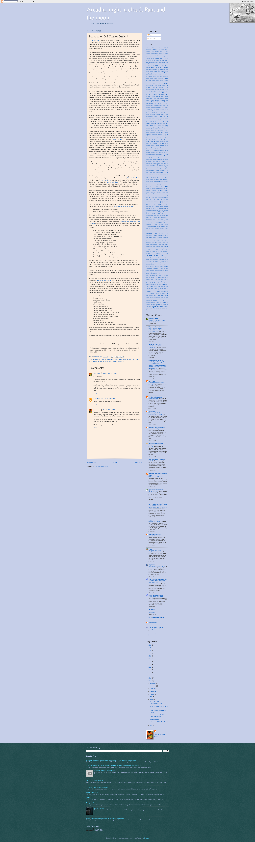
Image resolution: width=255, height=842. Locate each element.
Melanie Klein (156, 183)
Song (163, 259)
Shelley (163, 255)
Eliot (167, 110)
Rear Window (154, 230)
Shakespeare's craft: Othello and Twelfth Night (158, 715)
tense (147, 273)
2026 (150, 645)
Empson (153, 112)
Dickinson (149, 103)
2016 (150, 667)
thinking (151, 286)
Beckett (166, 67)
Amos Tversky (161, 55)
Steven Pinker (159, 266)
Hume (157, 147)
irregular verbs (154, 152)
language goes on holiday (157, 427)
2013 (150, 675)
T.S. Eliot (162, 272)
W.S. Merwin (165, 300)
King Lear (160, 165)
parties (156, 210)
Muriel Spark (165, 188)
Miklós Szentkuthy (160, 186)
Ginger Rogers (164, 130)
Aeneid (166, 49)
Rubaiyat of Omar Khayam (153, 246)
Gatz (163, 125)
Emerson (148, 112)
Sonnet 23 (105, 361)
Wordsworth (121, 361)
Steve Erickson (150, 266)
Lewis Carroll (155, 170)
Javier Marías (164, 156)
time (159, 290)
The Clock (152, 275)
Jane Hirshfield (156, 156)
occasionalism (149, 201)
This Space (152, 381)
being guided (153, 69)
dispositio (152, 565)
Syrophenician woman (154, 272)
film (161, 118)
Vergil (161, 298)
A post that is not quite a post (156, 536)
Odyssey (161, 201)
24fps (164, 47)
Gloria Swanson (150, 132)
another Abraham (112, 182)
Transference (113, 361)
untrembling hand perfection (161, 297)
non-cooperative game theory (159, 195)
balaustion (97, 373)
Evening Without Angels (162, 114)
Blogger (146, 838)
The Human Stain (162, 279)
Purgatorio (159, 222)
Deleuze (103, 359)
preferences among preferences (154, 219)
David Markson (149, 98)
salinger (166, 248)
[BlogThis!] (117, 357)
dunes (155, 109)
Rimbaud (156, 239)
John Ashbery (156, 159)
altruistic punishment (163, 53)
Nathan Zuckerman (151, 192)
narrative (160, 190)
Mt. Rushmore (158, 188)
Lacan (147, 168)
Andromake (152, 56)
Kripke (166, 166)
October (152, 688)
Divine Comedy (155, 103)
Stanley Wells (158, 264)
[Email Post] (112, 356)
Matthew (166, 181)
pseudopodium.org (154, 634)
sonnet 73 (157, 261)
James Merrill (149, 156)
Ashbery (148, 62)
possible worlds (164, 217)
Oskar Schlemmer (153, 204)
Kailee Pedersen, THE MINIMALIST (155, 346)
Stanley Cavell (150, 264)
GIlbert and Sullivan (156, 130)
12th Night (149, 47)
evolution (148, 116)
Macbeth (153, 177)
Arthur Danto (155, 60)
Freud (116, 359)
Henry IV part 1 (164, 139)
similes (162, 257)
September (153, 691)
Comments (152, 38)
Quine (153, 226)
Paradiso (161, 208)
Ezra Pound (154, 116)
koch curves (152, 166)
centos (155, 78)
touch (167, 290)
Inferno (166, 148)
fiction (153, 118)
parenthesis (165, 208)
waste (150, 520)
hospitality (162, 145)
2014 (150, 672)
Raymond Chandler (159, 228)
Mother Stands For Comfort (156, 596)
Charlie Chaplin (156, 80)
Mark (167, 179)
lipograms (161, 172)
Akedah (157, 51)
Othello (160, 204)
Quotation (158, 226)
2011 (150, 681)
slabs (153, 259)
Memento (166, 183)
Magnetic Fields (161, 177)
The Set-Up (149, 282)
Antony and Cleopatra (161, 58)
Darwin (148, 96)
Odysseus (155, 201)
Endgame (158, 112)
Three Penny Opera (151, 290)
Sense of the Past (157, 251)
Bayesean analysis (157, 67)
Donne (166, 105)
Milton (137, 359)
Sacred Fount (153, 248)
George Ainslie (164, 127)
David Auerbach (164, 96)
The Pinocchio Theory (155, 344)
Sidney (152, 257)
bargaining (162, 65)
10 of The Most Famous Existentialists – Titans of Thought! (158, 506)
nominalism (149, 195)
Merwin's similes (154, 719)
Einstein (154, 110)
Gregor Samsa (164, 132)
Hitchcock (161, 143)
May (151, 725)
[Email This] (116, 357)
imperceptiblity (149, 148)
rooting (166, 244)
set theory (165, 251)
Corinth (154, 89)
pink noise (156, 215)
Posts (151, 35)
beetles (148, 69)
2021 (150, 656)
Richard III (155, 237)
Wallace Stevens (161, 302)
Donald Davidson (154, 105)
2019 (150, 659)
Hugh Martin (153, 147)
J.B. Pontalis (152, 154)
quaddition (148, 224)
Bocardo (166, 71)
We (167, 302)
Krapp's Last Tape (159, 166)
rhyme (155, 235)
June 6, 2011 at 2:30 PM (108, 399)
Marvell (155, 181)
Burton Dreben (165, 74)
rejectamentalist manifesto (157, 459)
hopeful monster (150, 145)
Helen (147, 139)
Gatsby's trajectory (154, 398)
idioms (164, 147)
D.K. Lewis (165, 93)
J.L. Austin (165, 154)
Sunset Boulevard (163, 268)
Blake (155, 71)
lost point (158, 174)
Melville (161, 183)
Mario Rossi (163, 179)
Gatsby (159, 125)
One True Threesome (154, 202)
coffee (163, 85)
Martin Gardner (149, 181)
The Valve (151, 609)
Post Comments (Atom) (101, 466)
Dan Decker (149, 94)
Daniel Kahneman (158, 94)
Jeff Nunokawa (150, 157)
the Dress (158, 275)
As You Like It (164, 60)
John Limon (152, 161)
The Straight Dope (156, 282)
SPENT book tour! (153, 491)
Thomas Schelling (163, 288)
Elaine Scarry (161, 110)
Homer (129, 359)
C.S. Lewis (153, 76)
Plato (167, 215)
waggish (151, 549)
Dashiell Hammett (155, 96)
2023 (150, 650)
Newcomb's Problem (152, 193)
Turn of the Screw (159, 295)
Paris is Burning (150, 210)
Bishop (151, 71)
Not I (151, 199)
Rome (163, 244)
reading (166, 228)
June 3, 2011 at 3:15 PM (110, 373)
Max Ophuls (149, 183)
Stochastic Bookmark (155, 397)
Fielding (157, 118)
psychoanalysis (149, 222)
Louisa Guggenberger (157, 175)
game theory (153, 125)
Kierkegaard (153, 165)
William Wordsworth (156, 304)
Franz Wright (110, 359)
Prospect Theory (160, 221)
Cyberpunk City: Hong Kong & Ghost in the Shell (157, 321)
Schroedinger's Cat (160, 249)
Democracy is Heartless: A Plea (157, 566)
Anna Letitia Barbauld (162, 56)
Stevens (166, 266)
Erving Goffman (164, 112)
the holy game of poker (151, 279)
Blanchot (161, 71)
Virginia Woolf (159, 300)
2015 (150, 670)
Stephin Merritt (165, 264)
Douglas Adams (154, 107)
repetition (156, 231)
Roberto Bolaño (161, 242)
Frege (152, 123)
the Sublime (163, 282)
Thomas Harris (164, 286)
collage (161, 87)
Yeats (147, 309)
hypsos (161, 147)
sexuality (148, 253)
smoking (156, 259)
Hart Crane (148, 137)
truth (167, 293)
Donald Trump (161, 105)
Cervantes (160, 78)
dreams (151, 109)
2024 (150, 648)
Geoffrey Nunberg (154, 127)
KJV (164, 165)
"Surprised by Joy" (133, 178)
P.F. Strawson (155, 206)
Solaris (160, 259)
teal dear (166, 272)
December (153, 683)
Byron (148, 76)
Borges (166, 73)
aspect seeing (154, 62)
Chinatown (148, 83)
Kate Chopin (149, 163)
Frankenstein (156, 121)
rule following (164, 246)
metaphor (154, 184)
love (164, 176)
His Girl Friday (153, 143)
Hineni (147, 143)
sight (156, 257)
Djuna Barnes (163, 103)
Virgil (154, 300)
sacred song (161, 248)
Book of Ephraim (158, 73)
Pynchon (166, 222)
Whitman (148, 304)
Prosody (153, 221)
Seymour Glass (162, 253)
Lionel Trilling (156, 172)
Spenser (148, 263)
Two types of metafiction (93, 803)
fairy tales (148, 118)
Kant (167, 161)
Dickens (166, 102)
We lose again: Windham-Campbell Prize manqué (155, 413)
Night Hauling (153, 622)
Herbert (157, 141)
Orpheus (162, 202)
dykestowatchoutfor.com (156, 489)
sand (147, 249)
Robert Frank (161, 240)
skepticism (148, 259)
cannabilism (159, 76)
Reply (95, 393)
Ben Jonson (96, 359)
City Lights (154, 85)
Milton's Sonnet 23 (118, 139)
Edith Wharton (160, 109)
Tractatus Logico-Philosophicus (157, 291)
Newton (160, 193)
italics (147, 154)
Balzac (157, 65)
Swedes (166, 270)
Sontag (163, 261)
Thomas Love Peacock (152, 288)
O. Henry (157, 199)
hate (153, 137)
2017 (150, 664)
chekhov (148, 82)
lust (149, 177)
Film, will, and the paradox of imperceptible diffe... (158, 702)
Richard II (149, 237)
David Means (157, 98)
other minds (165, 204)
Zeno (151, 309)
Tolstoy (163, 290)
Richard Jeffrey (162, 237)
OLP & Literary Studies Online (158, 579)
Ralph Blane (165, 226)
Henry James (150, 141)
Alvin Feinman (149, 55)
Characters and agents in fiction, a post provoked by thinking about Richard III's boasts (111, 760)
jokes (157, 161)
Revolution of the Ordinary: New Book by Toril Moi (157, 581)
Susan (147, 270)
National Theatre (161, 192)
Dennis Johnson (160, 100)
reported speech (164, 231)
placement (162, 215)
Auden (148, 64)
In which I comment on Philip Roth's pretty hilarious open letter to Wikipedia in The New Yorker (113, 765)
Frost (167, 123)
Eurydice (152, 114)
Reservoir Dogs (151, 233)
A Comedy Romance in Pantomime (104, 770)
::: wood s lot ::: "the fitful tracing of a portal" (156, 628)
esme (147, 114)
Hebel (158, 137)
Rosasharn (97, 399)
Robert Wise (154, 242)
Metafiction (148, 184)
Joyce (159, 161)
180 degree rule (156, 47)
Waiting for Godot (150, 302)
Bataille (148, 67)
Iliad (167, 147)
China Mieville (165, 82)
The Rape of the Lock (163, 281)
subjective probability (152, 268)
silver (159, 257)
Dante (166, 94)
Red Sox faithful (163, 230)
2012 (150, 678)
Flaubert (160, 119)
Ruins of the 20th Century (156, 595)
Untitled (151, 461)
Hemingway (158, 139)
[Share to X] (119, 357)
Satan (154, 249)
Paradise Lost (154, 208)
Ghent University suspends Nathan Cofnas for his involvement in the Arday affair (158, 330)
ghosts (156, 128)
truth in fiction (149, 295)
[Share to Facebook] (121, 357)
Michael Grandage (150, 186)
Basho (166, 65)
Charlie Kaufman (164, 80)
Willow (164, 304)
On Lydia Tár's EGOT (154, 521)
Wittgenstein (159, 306)
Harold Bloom (123, 359)
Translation (157, 293)
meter (159, 185)
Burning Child (158, 74)
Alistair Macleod (154, 53)
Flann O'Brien (154, 119)
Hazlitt (155, 137)
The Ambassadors (160, 273)
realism (148, 230)
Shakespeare (152, 255)
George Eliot (150, 128)
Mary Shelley (160, 181)
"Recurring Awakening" (104, 280)
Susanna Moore (154, 270)
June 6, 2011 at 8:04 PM (110, 410)
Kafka (133, 359)
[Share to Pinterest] (123, 357)
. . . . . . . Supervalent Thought (158, 504)
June (151, 699)
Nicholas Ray (165, 193)
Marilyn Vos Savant (154, 179)
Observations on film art (156, 360)
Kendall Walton (160, 163)
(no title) (88, 797)
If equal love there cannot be (94, 780)
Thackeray (152, 273)
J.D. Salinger (159, 154)
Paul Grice (166, 210)
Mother (153, 188)
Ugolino (152, 297)
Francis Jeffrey (149, 121)
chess (152, 82)
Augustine (166, 64)
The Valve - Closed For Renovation (155, 611)
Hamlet (148, 134)
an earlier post (94, 40)
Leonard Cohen (164, 168)
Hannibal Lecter (156, 136)
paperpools (152, 411)
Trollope (163, 293)
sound (166, 261)
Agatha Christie (150, 51)
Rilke (152, 239)
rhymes (159, 235)
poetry (155, 217)
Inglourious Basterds (158, 150)
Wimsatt (153, 306)
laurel (159, 168)
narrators (166, 190)
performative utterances (151, 212)
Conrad (166, 87)
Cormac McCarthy (160, 89)
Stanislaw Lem (164, 263)
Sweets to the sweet (92, 792)
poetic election (93, 361)
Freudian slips (161, 123)
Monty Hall (148, 188)
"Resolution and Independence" (124, 206)
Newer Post (91, 462)
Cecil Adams (149, 78)
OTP (147, 206)
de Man (162, 98)
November (153, 686)
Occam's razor (164, 199)
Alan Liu (162, 51)
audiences (153, 64)
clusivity (159, 85)
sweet (147, 272)
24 (161, 47)
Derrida (153, 102)
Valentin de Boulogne (151, 298)
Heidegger (162, 137)
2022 (150, 653)
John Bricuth (163, 159)
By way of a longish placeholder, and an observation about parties (105, 818)
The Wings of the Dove (155, 284)
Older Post (138, 462)
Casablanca (165, 76)
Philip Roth (156, 213)
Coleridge (154, 87)
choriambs (159, 83)
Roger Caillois (157, 244)
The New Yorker (154, 281)
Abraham (154, 49)
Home (115, 462)
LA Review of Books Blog (156, 617)
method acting (164, 184)
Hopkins (157, 145)
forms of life (165, 119)
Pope (159, 217)
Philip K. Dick (161, 212)
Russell (148, 248)
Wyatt (163, 308)
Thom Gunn (157, 286)
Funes (147, 125)
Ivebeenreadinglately (155, 534)
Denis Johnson (150, 100)
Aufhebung (159, 64)
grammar (158, 132)
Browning (149, 74)
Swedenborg (161, 270)
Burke (153, 74)
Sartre (150, 249)
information (149, 150)
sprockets (153, 263)
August (152, 694)
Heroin (161, 141)
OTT (150, 206)
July (151, 697)
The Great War (164, 277)
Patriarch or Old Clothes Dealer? (159, 722)
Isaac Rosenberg (163, 152)
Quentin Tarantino (158, 224)
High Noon (165, 141)
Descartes (159, 102)
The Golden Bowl (156, 277)
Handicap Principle (157, 134)
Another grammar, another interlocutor (97, 787)
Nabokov (148, 190)
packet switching (164, 206)
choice (154, 83)
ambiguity (155, 55)
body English (149, 73)
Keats (154, 163)
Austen (148, 65)
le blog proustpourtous (156, 443)
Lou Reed (162, 174)
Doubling (148, 107)
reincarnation (149, 231)
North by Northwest (159, 197)
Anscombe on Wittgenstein (156, 429)
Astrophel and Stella (163, 62)
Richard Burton (164, 235)
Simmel (166, 257)
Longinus (152, 174)
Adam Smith (161, 49)
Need (167, 192)
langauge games (154, 168)
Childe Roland (157, 82)
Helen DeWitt (152, 139)
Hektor (166, 137)
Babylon (153, 65)
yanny (167, 308)
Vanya (158, 298)
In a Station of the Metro (159, 148)
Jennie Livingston (159, 157)
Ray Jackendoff (150, 228)
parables (148, 208)
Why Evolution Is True (155, 327)
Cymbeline (158, 92)
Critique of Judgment (157, 91)
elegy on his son (106, 180)
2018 (150, 661)
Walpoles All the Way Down (156, 477)
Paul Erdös (160, 210)
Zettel (153, 309)
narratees (154, 190)
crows (154, 92)
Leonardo (148, 170)
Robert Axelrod (154, 240)
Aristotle (148, 60)
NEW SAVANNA (153, 319)
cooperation (149, 89)
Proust (100, 361)
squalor (157, 263)
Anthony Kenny (150, 58)
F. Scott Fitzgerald (163, 116)
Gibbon (161, 128)
